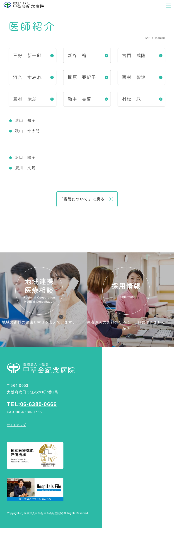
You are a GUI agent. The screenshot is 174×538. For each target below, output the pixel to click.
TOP (147, 38)
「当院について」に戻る (82, 199)
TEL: (32, 404)
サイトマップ (16, 425)
